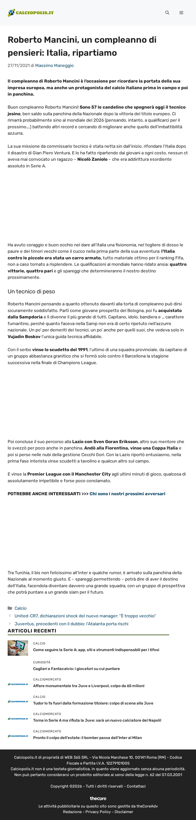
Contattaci (136, 786)
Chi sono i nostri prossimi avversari (127, 493)
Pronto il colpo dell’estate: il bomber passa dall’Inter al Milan (87, 737)
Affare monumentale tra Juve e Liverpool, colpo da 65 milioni (88, 686)
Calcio (21, 608)
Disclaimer (124, 812)
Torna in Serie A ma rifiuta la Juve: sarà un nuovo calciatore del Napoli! (97, 720)
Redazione (72, 812)
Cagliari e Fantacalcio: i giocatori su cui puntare (76, 668)
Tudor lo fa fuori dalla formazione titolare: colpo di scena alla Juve (93, 703)
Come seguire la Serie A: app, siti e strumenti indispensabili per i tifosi (96, 650)
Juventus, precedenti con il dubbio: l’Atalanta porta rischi (71, 623)
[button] (167, 12)
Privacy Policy (98, 812)
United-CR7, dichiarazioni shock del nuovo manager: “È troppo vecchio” (85, 615)
